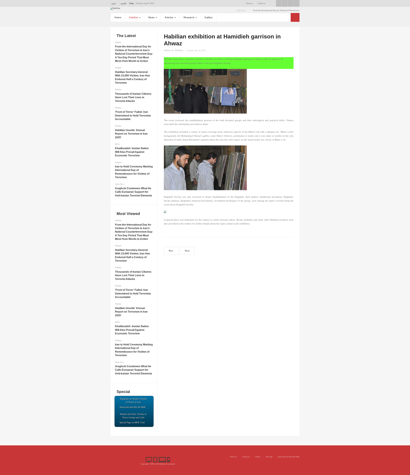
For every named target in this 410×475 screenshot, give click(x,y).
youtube (291, 3)
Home (118, 17)
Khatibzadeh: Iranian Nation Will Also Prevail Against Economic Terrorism (132, 152)
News (152, 17)
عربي (113, 3)
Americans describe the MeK (288, 457)
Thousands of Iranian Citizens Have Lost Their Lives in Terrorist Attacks (133, 97)
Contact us (262, 3)
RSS (296, 3)
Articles (169, 17)
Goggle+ (285, 3)
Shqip (131, 3)
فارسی (123, 3)
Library (258, 457)
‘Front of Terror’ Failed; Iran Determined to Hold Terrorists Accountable (133, 115)
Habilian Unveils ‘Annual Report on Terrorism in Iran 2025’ (131, 134)
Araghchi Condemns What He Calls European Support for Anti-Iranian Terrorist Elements (133, 192)
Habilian (134, 17)
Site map (269, 457)
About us (249, 3)
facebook (279, 3)
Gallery (209, 17)
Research (189, 17)
